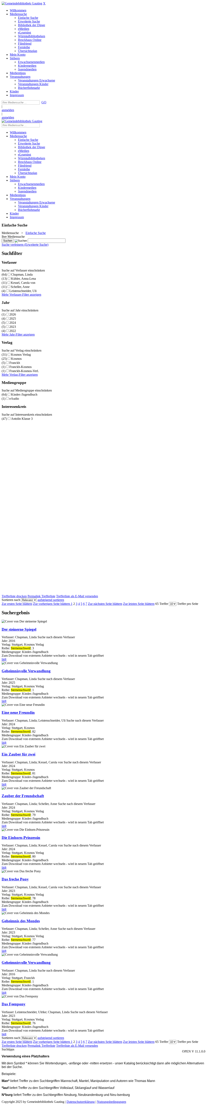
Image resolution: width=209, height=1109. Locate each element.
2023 (12, 326)
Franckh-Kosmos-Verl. (24, 371)
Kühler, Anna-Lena (23, 278)
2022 (12, 331)
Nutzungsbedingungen (111, 1101)
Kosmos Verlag (21, 354)
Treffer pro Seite (187, 603)
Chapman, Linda (22, 274)
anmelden (8, 110)
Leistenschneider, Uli (23, 291)
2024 (12, 322)
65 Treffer (161, 603)
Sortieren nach (11, 600)
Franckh (14, 362)
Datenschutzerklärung (81, 1101)
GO (43, 102)
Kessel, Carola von (23, 282)
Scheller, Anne (20, 287)
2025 (12, 318)
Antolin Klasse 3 (22, 418)
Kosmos (16, 358)
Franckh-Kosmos (20, 367)
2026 (12, 314)
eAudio (14, 398)
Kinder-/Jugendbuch (24, 394)
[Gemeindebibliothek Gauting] (22, 3)
